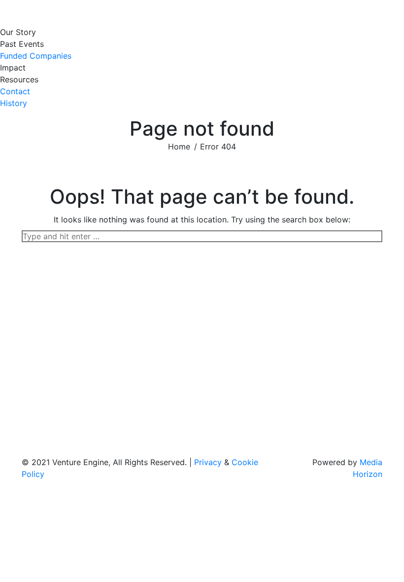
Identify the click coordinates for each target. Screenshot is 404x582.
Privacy (208, 462)
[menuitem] (20, 32)
